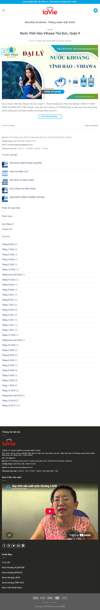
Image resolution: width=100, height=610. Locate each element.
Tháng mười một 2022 (12, 274)
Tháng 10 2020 (8, 345)
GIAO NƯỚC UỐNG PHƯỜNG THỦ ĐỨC (27, 197)
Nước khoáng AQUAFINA (13, 567)
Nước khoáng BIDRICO (12, 572)
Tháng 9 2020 (8, 350)
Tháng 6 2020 (8, 360)
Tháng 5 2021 (8, 310)
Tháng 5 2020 (8, 365)
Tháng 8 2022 (8, 290)
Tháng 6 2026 (8, 254)
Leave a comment (91, 126)
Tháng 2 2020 (8, 380)
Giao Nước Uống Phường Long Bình (26, 163)
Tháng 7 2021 (8, 305)
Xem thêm (27, 455)
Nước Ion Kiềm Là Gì (19, 171)
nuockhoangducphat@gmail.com (20, 145)
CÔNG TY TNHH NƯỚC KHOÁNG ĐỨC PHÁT (21, 450)
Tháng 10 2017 (8, 405)
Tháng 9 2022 (8, 284)
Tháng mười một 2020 (12, 340)
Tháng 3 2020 (8, 375)
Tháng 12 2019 (8, 390)
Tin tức (50, 29)
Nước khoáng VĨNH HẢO (13, 582)
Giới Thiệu (6, 224)
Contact (54, 602)
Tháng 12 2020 (8, 335)
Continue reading (50, 117)
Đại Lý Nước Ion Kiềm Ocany (23, 188)
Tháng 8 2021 (8, 300)
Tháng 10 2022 (8, 279)
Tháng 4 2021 (8, 315)
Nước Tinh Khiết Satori (12, 587)
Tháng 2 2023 (8, 264)
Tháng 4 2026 (8, 259)
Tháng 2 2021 (8, 325)
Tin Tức (46, 602)
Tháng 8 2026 (8, 244)
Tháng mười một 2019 (12, 395)
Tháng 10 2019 (8, 400)
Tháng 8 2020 (8, 355)
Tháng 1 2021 (8, 330)
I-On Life (6, 562)
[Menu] (3, 10)
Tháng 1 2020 (8, 385)
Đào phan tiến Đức (64, 41)
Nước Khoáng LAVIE (11, 577)
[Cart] (96, 10)
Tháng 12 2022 (8, 269)
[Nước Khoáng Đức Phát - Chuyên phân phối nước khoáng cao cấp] (50, 10)
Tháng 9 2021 (8, 295)
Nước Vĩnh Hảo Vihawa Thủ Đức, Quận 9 (50, 33)
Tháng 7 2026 (8, 249)
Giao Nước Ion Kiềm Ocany (22, 180)
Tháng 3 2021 (8, 320)
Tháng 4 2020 (8, 370)
